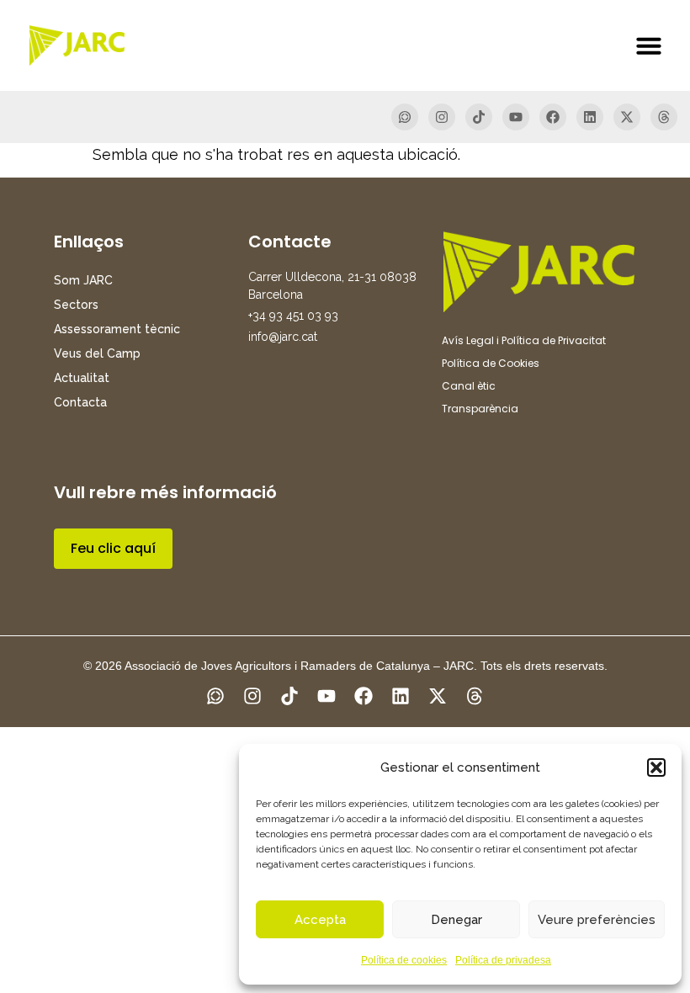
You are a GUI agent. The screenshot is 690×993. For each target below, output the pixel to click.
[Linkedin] (589, 117)
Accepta (320, 919)
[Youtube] (515, 117)
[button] (656, 767)
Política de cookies (404, 960)
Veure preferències (597, 919)
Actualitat (81, 378)
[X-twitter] (626, 117)
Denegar (456, 919)
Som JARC (83, 280)
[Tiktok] (478, 117)
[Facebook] (552, 117)
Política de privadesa (503, 960)
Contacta (80, 402)
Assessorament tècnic (117, 329)
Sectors (76, 304)
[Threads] (663, 117)
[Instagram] (441, 117)
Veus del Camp (97, 353)
